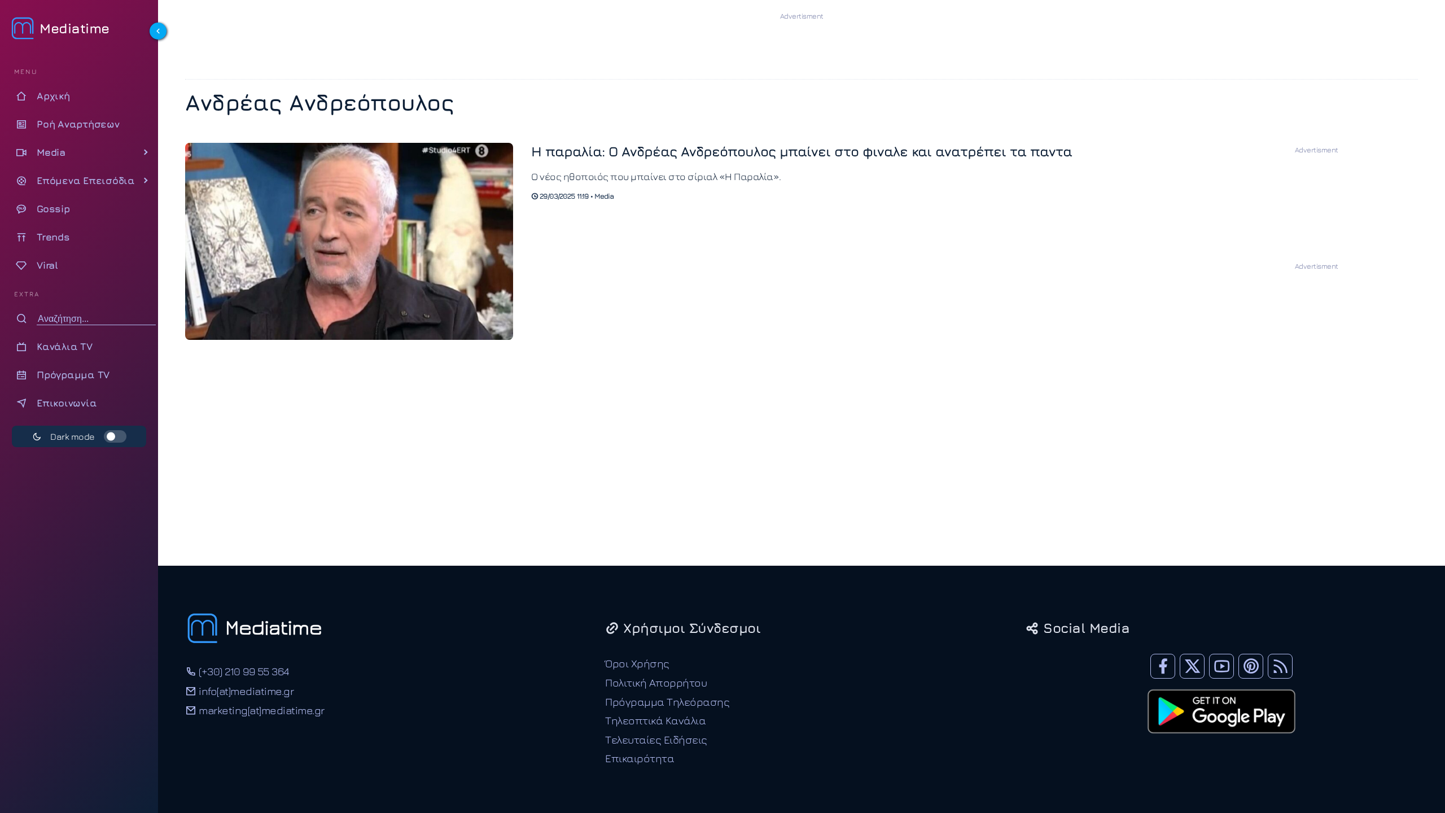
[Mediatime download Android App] (1221, 741)
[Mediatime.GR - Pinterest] (1250, 666)
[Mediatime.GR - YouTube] (1221, 666)
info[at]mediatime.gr (245, 690)
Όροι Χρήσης (637, 663)
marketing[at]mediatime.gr (260, 709)
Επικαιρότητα (639, 757)
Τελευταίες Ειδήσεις (656, 739)
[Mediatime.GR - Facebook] (1162, 666)
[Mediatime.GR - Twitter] (1192, 666)
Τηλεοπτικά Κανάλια (655, 720)
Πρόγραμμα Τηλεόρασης (667, 701)
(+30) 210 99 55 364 (242, 671)
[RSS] (1280, 666)
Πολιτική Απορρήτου (656, 682)
